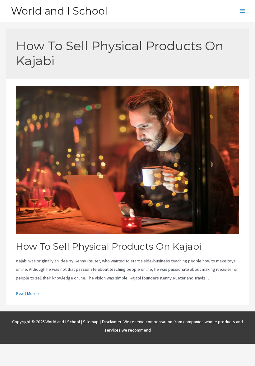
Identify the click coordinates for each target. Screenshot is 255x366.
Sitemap (91, 321)
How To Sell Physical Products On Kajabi (108, 246)
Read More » (27, 293)
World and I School (59, 11)
